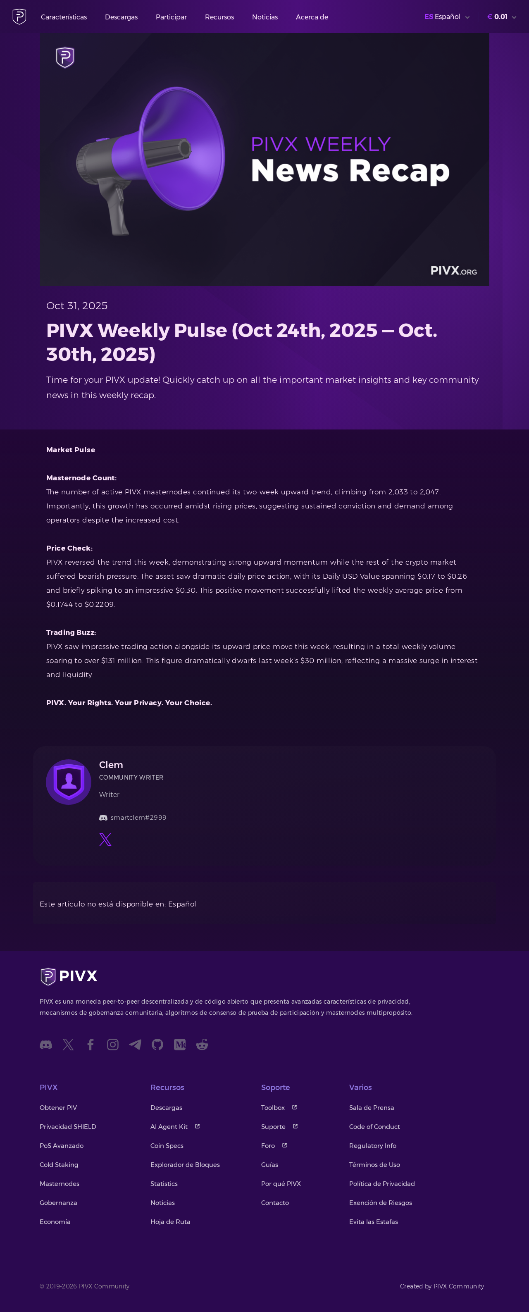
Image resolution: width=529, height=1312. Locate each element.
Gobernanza (58, 1203)
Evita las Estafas (373, 1222)
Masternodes (59, 1184)
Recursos (219, 17)
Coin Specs (166, 1146)
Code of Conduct (374, 1127)
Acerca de (312, 17)
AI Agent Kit (169, 1127)
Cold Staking (59, 1165)
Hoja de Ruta (170, 1222)
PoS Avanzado (61, 1146)
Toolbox (273, 1108)
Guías (269, 1165)
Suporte (273, 1127)
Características (64, 17)
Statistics (164, 1184)
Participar (171, 17)
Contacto (275, 1203)
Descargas (121, 17)
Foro (268, 1146)
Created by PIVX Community (442, 1286)
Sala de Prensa (371, 1108)
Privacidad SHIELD (68, 1127)
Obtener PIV (58, 1108)
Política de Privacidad (382, 1184)
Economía (55, 1222)
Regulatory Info (372, 1146)
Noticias (265, 17)
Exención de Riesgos (380, 1203)
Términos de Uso (374, 1165)
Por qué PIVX (281, 1184)
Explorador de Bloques (185, 1165)
